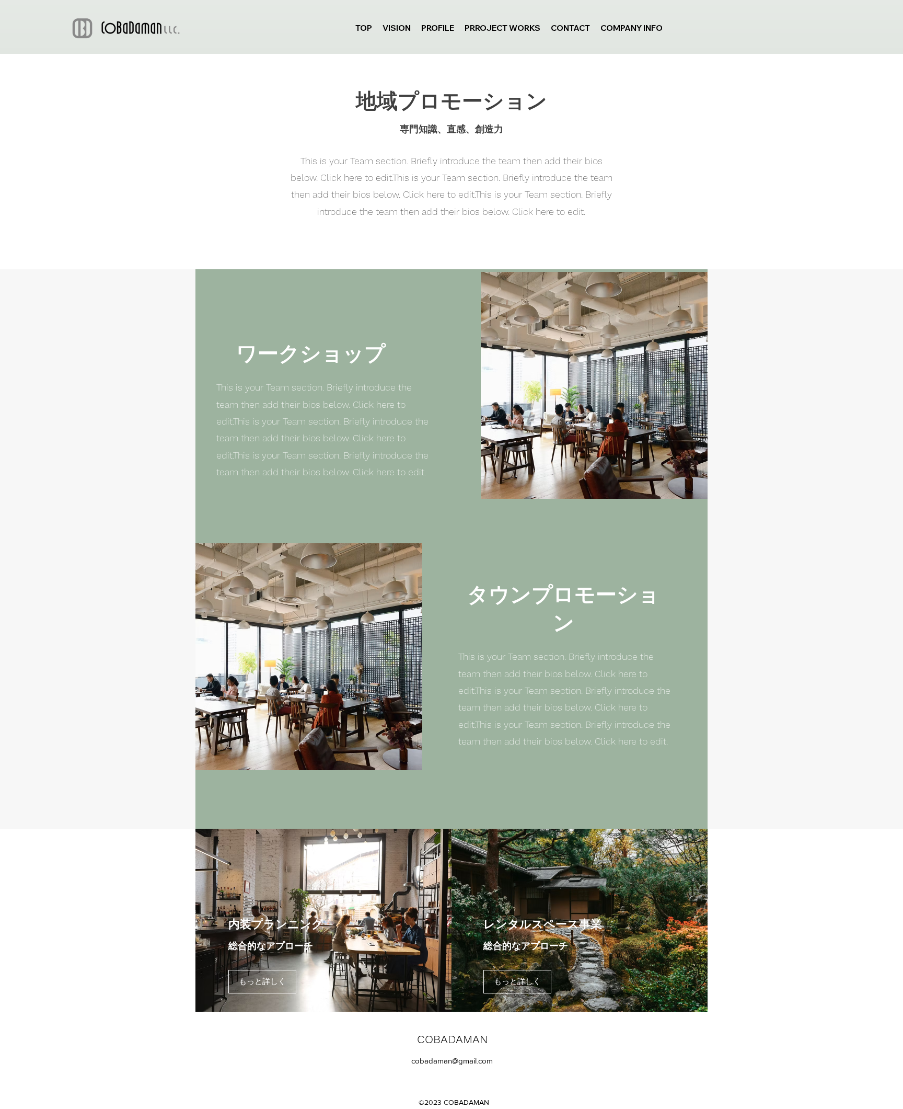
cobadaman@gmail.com (452, 1060)
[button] (262, 981)
